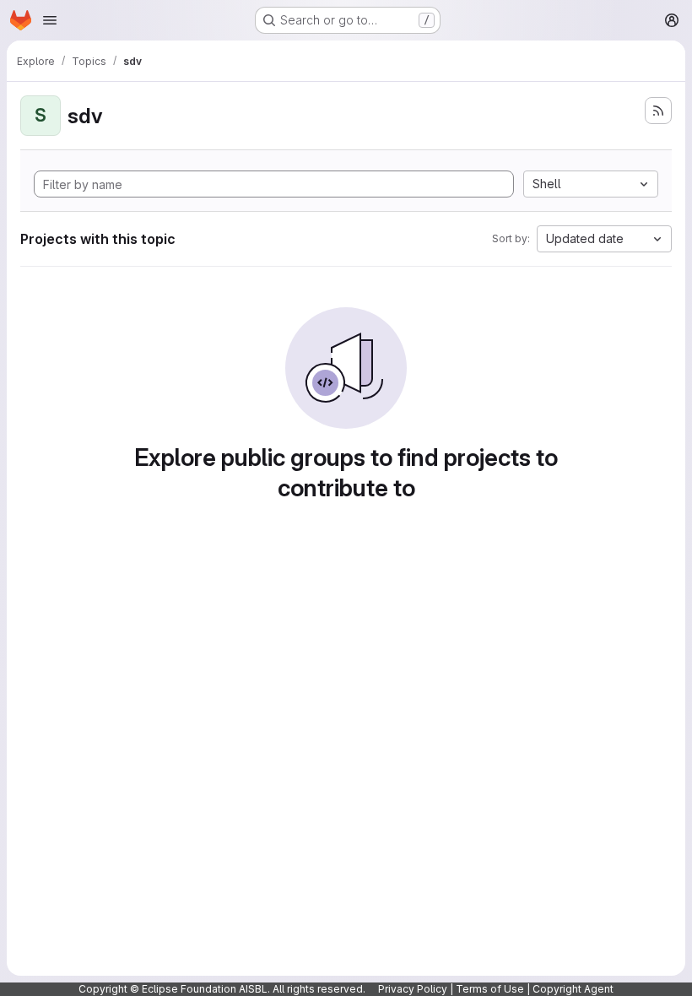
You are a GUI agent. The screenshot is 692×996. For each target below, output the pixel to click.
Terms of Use (490, 988)
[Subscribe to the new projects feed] (658, 110)
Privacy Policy (412, 988)
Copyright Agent (573, 988)
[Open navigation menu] (49, 20)
